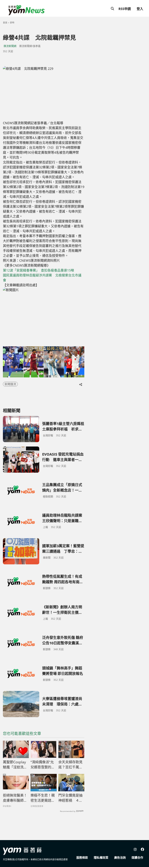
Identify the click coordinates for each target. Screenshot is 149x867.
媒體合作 (137, 858)
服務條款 (82, 858)
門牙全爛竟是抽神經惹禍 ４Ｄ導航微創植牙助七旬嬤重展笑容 (70, 798)
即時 (12, 22)
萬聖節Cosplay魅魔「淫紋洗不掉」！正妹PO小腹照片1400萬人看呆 (15, 765)
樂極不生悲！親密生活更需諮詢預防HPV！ (43, 798)
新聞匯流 (10, 384)
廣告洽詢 (120, 858)
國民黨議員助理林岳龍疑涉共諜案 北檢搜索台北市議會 (42, 277)
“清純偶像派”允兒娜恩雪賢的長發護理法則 (43, 765)
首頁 (5, 22)
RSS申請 (124, 9)
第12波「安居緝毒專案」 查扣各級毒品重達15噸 (38, 270)
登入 (140, 9)
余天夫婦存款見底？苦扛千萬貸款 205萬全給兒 (70, 765)
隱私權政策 (101, 858)
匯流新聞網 (10, 46)
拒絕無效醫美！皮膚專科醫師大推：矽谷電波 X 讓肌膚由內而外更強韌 (15, 798)
